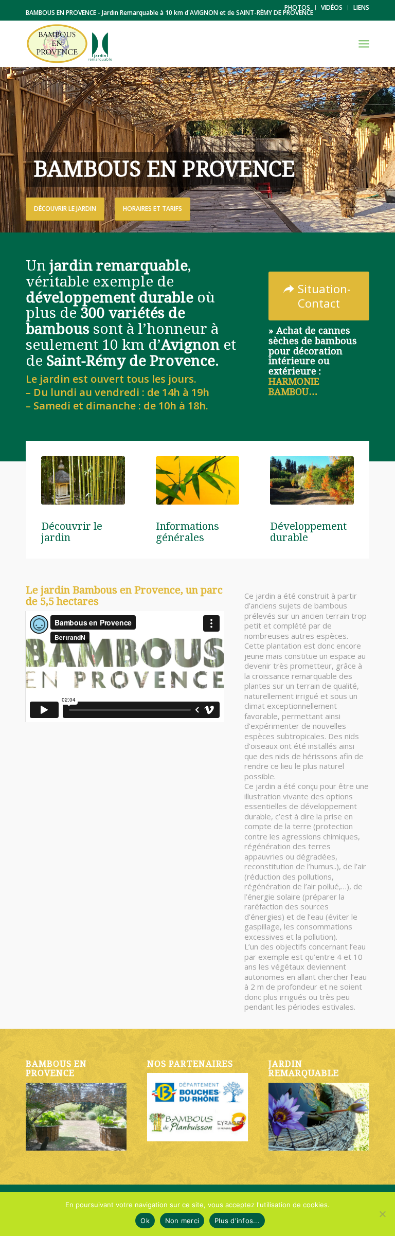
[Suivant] (386, 149)
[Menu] (363, 44)
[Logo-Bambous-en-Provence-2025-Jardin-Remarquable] (69, 44)
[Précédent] (9, 149)
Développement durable (308, 532)
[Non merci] (382, 1214)
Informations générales (187, 532)
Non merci (182, 1220)
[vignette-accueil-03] (312, 480)
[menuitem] (297, 7)
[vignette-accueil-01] (83, 480)
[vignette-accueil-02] (198, 480)
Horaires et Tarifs (152, 208)
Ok (145, 1220)
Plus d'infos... (237, 1220)
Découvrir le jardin (65, 208)
